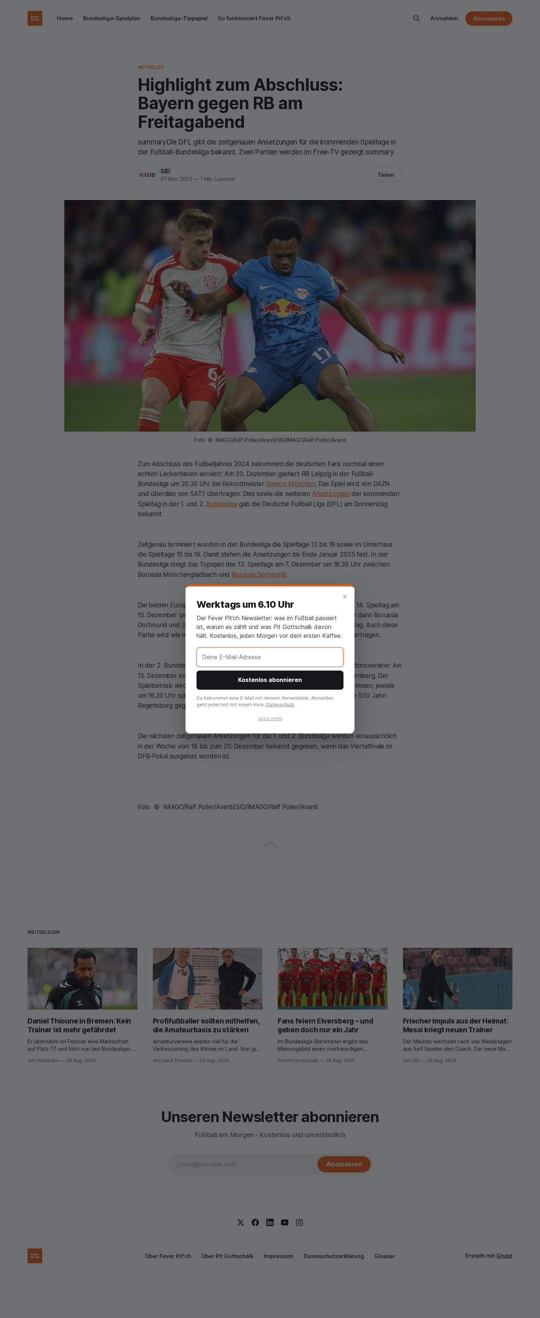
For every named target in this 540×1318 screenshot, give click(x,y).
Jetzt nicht (270, 718)
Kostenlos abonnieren (270, 679)
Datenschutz (280, 704)
